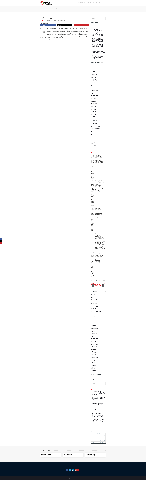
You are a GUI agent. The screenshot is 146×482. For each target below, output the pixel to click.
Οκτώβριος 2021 (94, 82)
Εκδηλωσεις (98, 2)
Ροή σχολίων (93, 145)
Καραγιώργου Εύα (68, 454)
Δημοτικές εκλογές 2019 (95, 128)
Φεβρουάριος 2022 (94, 77)
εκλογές (92, 131)
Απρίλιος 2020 (94, 101)
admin (43, 20)
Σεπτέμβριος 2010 (94, 116)
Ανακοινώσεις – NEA (87, 2)
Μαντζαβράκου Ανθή (90, 454)
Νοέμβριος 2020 (94, 92)
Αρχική (75, 2)
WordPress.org (94, 146)
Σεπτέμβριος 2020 (94, 95)
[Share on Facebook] (1, 239)
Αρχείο (94, 2)
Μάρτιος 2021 (93, 85)
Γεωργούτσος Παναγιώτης (47, 454)
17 (102, 438)
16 (100, 438)
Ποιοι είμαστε (93, 134)
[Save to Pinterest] (1, 243)
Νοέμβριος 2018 (94, 108)
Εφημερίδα (93, 133)
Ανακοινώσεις (93, 125)
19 (91, 440)
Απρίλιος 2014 (94, 111)
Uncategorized (94, 123)
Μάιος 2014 (93, 109)
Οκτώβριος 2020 (94, 93)
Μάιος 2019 (93, 106)
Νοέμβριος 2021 (94, 80)
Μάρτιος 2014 (93, 112)
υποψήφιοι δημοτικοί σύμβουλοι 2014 (52, 39)
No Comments (63, 20)
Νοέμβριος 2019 (94, 104)
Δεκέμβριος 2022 (94, 74)
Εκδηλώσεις (93, 129)
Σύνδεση (93, 142)
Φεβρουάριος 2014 (94, 114)
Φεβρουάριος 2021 (94, 87)
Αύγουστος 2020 (94, 96)
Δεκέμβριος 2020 (94, 90)
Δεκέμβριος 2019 (94, 103)
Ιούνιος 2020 (93, 98)
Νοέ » (94, 443)
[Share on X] (1, 241)
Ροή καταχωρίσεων (94, 143)
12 (91, 438)
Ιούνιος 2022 (93, 75)
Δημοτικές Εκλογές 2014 (48, 8)
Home (42, 8)
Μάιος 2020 (93, 100)
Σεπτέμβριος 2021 (94, 83)
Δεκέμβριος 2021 (94, 79)
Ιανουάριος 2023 (94, 72)
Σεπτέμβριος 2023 (94, 71)
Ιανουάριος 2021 (94, 88)
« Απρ (92, 443)
